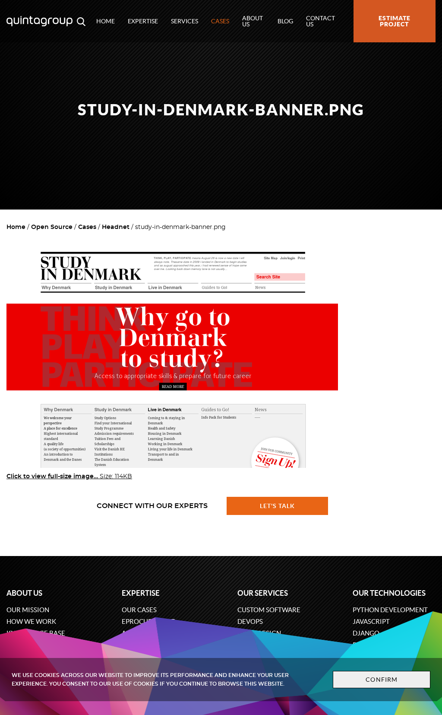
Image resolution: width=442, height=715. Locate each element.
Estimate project (394, 21)
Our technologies (389, 593)
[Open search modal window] (81, 21)
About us (252, 21)
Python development (390, 609)
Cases (220, 21)
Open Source (52, 227)
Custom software (268, 609)
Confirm (382, 679)
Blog (285, 21)
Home (105, 21)
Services (184, 21)
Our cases (139, 609)
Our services (262, 593)
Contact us (320, 21)
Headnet (115, 227)
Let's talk (277, 505)
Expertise (143, 21)
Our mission (27, 609)
